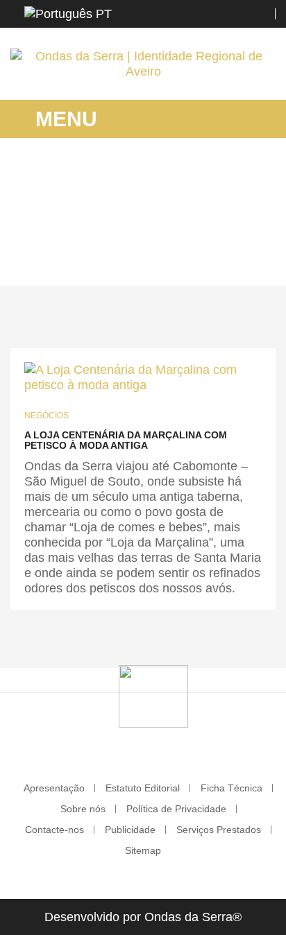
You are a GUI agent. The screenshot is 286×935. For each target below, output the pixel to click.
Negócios (46, 415)
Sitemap (143, 850)
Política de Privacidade (176, 808)
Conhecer (186, 239)
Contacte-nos (54, 829)
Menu (63, 119)
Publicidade (130, 829)
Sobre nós (83, 808)
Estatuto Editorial (143, 788)
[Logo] (153, 695)
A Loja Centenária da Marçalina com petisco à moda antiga (125, 440)
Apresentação (54, 788)
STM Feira (128, 239)
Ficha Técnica (231, 788)
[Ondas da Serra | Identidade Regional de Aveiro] (143, 64)
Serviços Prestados (218, 829)
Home (78, 239)
